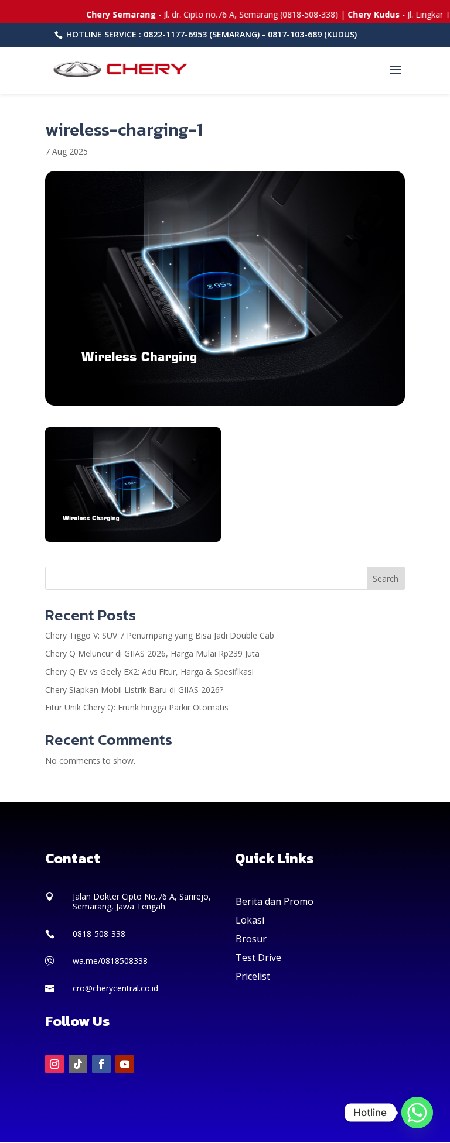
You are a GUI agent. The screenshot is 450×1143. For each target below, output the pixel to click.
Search (385, 578)
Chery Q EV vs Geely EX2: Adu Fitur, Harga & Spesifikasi (149, 671)
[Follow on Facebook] (101, 1064)
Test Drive (258, 957)
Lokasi (250, 920)
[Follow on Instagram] (54, 1064)
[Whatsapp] (417, 1112)
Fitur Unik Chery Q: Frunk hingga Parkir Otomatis (137, 707)
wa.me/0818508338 (110, 960)
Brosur (251, 938)
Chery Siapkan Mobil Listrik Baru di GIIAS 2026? (134, 689)
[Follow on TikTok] (78, 1064)
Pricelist (253, 976)
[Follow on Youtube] (124, 1064)
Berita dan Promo (274, 901)
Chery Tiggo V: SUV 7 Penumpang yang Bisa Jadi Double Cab (159, 635)
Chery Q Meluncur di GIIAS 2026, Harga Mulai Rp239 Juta (152, 653)
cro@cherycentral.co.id (115, 988)
